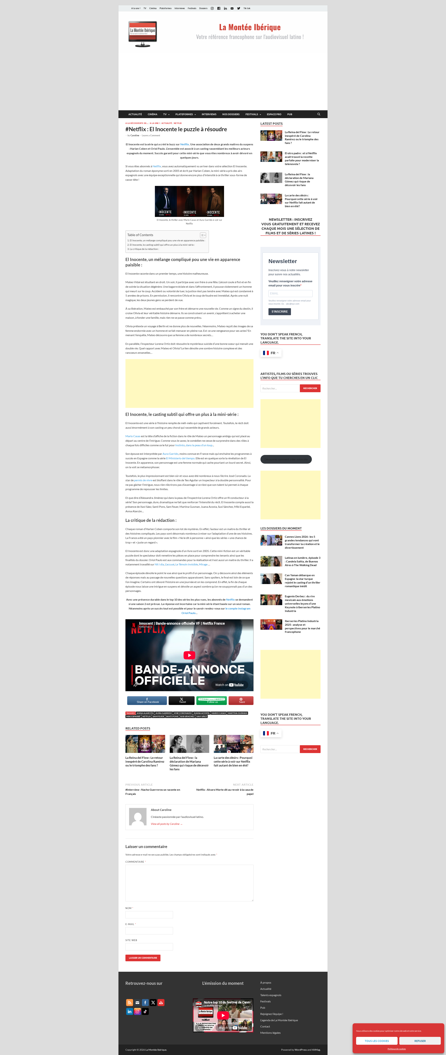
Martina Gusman (237, 713)
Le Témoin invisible (186, 564)
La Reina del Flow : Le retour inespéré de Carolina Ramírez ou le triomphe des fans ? (144, 761)
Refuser (420, 1040)
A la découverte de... (136, 123)
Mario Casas (132, 436)
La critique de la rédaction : (144, 248)
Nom (129, 908)
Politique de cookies (397, 1049)
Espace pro (274, 114)
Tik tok (247, 8)
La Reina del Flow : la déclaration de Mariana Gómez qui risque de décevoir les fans (189, 763)
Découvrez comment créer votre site (286, 459)
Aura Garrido (170, 453)
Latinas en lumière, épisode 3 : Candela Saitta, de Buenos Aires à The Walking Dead (302, 561)
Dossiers (203, 8)
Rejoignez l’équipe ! (271, 1013)
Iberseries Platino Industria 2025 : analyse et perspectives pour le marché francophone (302, 626)
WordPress (301, 1049)
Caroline (134, 135)
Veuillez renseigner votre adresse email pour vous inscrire (290, 283)
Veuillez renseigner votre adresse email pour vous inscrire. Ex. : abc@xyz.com (289, 302)
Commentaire (135, 861)
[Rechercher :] (290, 388)
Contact (265, 1026)
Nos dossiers (231, 114)
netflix (146, 716)
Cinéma (152, 8)
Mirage (203, 564)
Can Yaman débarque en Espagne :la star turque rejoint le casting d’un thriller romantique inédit (302, 580)
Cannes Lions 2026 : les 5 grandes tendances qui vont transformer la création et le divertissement (302, 542)
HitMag (316, 1049)
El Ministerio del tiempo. (180, 458)
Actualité (135, 114)
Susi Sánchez (187, 716)
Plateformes (165, 8)
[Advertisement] (223, 84)
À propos (265, 982)
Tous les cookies (377, 1040)
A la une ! (135, 8)
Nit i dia (159, 564)
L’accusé (169, 564)
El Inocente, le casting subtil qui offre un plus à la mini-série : (162, 244)
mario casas (219, 713)
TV (145, 8)
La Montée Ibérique (155, 1049)
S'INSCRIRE (280, 311)
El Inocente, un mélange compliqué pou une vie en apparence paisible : (167, 240)
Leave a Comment (151, 135)
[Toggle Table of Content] (201, 235)
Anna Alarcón (145, 713)
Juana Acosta (202, 713)
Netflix (178, 123)
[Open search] (318, 114)
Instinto (180, 445)
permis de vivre (143, 480)
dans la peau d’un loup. (199, 445)
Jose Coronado (183, 713)
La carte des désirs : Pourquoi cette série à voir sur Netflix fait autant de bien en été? (233, 761)
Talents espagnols (270, 995)
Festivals (192, 8)
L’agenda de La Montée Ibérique (279, 1020)
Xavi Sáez (201, 716)
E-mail (130, 924)
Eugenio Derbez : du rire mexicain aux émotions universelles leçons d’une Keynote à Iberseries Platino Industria (302, 603)
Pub (289, 114)
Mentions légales (270, 1032)
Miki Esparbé (133, 716)
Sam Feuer (158, 716)
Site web (131, 940)
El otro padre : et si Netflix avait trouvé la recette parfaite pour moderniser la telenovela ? (302, 158)
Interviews (180, 8)
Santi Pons (172, 716)
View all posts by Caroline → (167, 823)
